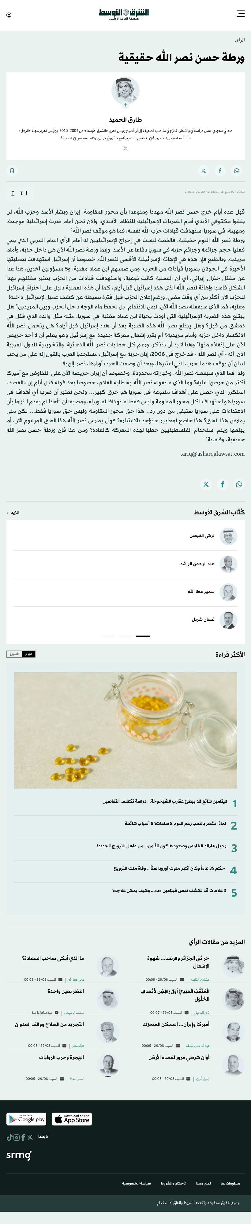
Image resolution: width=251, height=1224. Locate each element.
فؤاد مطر (78, 1045)
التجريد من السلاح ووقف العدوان (49, 1024)
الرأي (240, 39)
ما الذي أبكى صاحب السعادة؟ (53, 957)
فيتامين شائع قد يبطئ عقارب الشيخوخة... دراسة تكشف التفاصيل (165, 801)
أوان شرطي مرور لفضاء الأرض (178, 1057)
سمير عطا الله (201, 591)
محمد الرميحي (74, 1012)
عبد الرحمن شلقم (197, 1045)
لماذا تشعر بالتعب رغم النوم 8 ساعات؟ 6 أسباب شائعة (175, 823)
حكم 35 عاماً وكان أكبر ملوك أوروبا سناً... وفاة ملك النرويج (169, 868)
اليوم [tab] (28, 653)
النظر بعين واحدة (66, 990)
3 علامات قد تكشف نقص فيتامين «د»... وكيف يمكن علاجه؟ (169, 890)
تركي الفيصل (202, 535)
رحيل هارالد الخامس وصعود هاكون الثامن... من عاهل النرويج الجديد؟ (161, 845)
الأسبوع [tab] (14, 653)
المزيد (15, 512)
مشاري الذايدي (199, 979)
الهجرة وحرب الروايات (61, 1057)
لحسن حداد (77, 1078)
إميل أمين (202, 1078)
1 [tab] (143, 636)
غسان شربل (203, 619)
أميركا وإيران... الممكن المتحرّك (176, 1024)
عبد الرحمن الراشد (197, 563)
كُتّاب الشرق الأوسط (219, 512)
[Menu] (241, 14)
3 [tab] (108, 636)
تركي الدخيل (201, 1012)
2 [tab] (125, 636)
